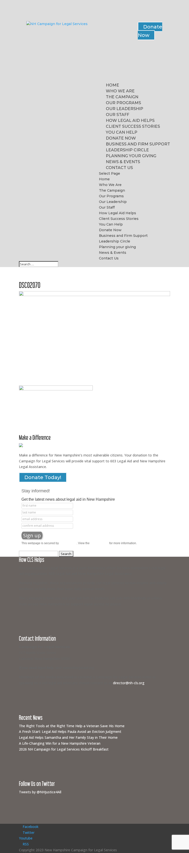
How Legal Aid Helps (130, 120)
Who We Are (120, 91)
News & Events (123, 161)
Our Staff (117, 114)
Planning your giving (131, 156)
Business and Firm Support (138, 144)
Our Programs (123, 102)
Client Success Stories (133, 126)
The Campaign (122, 97)
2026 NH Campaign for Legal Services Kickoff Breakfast (64, 749)
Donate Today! (42, 477)
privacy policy (99, 543)
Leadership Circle (127, 150)
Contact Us (119, 167)
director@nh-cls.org (128, 683)
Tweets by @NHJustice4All (40, 792)
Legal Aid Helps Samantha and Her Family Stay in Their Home (68, 737)
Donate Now (150, 31)
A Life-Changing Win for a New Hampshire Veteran (59, 743)
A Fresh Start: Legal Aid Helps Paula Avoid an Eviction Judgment (70, 731)
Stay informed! (35, 490)
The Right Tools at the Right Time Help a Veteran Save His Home (72, 726)
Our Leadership (124, 108)
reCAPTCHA (68, 543)
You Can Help (121, 132)
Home (112, 85)
